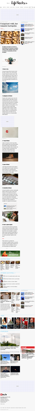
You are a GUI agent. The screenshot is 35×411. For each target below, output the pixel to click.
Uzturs (8, 7)
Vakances (23, 407)
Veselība (21, 7)
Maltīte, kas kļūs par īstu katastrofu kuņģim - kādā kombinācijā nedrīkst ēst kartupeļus (7, 266)
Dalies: (7, 248)
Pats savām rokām (27, 7)
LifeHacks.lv (1, 28)
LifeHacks (3, 21)
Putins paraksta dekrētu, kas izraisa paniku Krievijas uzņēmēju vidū (29, 29)
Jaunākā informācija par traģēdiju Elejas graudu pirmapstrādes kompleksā (14, 374)
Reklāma (3, 407)
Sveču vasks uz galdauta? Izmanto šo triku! (5, 301)
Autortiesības (16, 407)
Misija (5, 407)
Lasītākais (24, 22)
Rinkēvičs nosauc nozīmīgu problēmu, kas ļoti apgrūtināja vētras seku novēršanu (9, 348)
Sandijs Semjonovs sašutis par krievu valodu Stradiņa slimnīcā (29, 42)
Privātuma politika (8, 407)
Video (2, 315)
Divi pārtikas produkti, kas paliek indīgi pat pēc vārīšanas (12, 266)
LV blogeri (17, 7)
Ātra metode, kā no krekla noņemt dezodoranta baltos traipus (13, 309)
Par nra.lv (1, 407)
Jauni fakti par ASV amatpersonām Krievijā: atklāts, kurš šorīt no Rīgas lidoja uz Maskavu (11, 207)
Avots (3, 238)
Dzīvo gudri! (12, 7)
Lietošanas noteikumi (13, 407)
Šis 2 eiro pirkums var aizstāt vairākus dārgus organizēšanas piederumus (18, 297)
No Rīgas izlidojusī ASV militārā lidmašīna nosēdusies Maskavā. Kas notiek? (29, 25)
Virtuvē (4, 7)
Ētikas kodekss (19, 407)
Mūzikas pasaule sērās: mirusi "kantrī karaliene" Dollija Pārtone (14, 362)
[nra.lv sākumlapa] (8, 3)
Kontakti (25, 407)
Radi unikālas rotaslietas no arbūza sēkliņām (10, 281)
